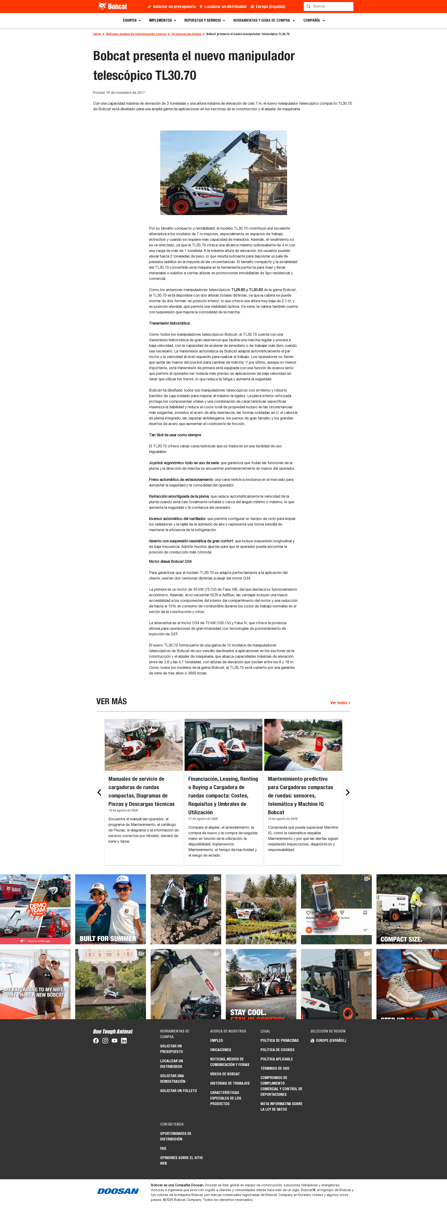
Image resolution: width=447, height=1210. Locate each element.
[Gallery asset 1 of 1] (223, 172)
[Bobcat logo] (113, 6)
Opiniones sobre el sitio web (181, 1161)
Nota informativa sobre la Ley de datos (281, 1107)
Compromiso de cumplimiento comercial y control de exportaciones (281, 1086)
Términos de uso (275, 1068)
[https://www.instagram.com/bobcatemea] (105, 1041)
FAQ (163, 1148)
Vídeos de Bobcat (225, 1074)
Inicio (97, 34)
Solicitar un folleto (178, 1091)
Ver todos (339, 702)
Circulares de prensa (186, 34)
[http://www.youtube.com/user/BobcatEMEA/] (114, 1041)
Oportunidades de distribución (175, 1136)
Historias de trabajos (230, 1083)
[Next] (346, 792)
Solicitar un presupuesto (174, 6)
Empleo (216, 1040)
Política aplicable (277, 1059)
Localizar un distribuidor (226, 6)
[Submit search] (350, 6)
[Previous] (100, 792)
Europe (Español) (270, 6)
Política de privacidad (280, 1040)
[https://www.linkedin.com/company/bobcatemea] (124, 1041)
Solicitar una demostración (172, 1079)
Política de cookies (278, 1050)
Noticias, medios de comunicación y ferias (136, 34)
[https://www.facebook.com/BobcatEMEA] (96, 1041)
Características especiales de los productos (225, 1098)
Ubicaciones (220, 1050)
